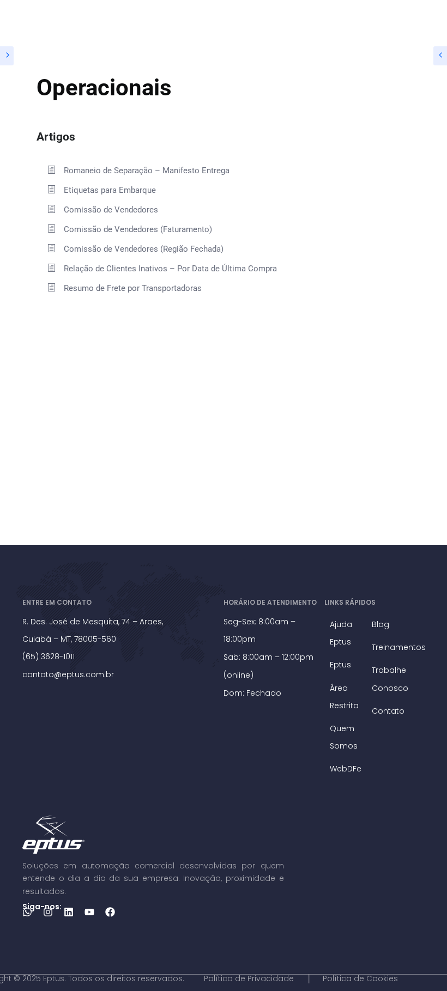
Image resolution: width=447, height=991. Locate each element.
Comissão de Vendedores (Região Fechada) (144, 249)
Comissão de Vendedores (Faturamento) (138, 229)
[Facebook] (110, 912)
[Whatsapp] (27, 912)
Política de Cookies (360, 978)
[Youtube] (89, 912)
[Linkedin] (69, 912)
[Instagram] (48, 912)
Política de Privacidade (249, 978)
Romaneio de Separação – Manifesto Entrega (146, 170)
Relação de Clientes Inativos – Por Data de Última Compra (170, 268)
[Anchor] (81, 135)
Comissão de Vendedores (111, 210)
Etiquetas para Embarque (110, 190)
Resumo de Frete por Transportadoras (133, 288)
